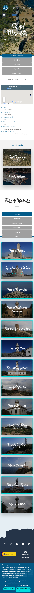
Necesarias (9, 582)
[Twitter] (5, 544)
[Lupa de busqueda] (9, 15)
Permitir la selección (9, 588)
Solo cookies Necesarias (23, 588)
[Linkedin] (29, 544)
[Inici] (17, 7)
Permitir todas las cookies (23, 590)
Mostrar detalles (22, 585)
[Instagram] (11, 544)
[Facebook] (17, 544)
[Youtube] (23, 544)
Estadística (9, 585)
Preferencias (24, 582)
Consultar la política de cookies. (10, 577)
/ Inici (6, 40)
